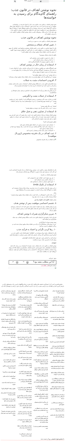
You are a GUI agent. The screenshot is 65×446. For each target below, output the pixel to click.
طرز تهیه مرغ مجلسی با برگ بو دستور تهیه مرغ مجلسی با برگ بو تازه (8, 292)
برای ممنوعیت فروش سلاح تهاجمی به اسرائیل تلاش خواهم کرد (57, 388)
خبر (48, 265)
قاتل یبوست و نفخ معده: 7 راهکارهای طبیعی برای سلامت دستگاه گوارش (25, 306)
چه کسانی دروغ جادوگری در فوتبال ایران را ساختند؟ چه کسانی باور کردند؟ (41, 388)
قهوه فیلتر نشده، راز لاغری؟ (9, 372)
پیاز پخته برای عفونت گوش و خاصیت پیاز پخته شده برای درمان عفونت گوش (25, 405)
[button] (40, 1)
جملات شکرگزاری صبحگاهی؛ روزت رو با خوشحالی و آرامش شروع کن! (25, 298)
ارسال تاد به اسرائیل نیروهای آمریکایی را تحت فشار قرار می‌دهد (57, 396)
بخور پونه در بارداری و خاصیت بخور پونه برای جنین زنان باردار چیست (25, 413)
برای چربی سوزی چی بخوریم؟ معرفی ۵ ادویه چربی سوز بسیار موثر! (8, 413)
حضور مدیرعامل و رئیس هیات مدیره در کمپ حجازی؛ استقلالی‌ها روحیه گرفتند (41, 353)
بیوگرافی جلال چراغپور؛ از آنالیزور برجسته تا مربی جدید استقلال (41, 296)
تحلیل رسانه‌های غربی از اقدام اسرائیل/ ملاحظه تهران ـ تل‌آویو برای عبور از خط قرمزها (57, 354)
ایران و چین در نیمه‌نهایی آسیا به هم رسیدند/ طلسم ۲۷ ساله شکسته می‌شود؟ (41, 361)
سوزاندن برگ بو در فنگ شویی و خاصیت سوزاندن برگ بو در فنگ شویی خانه (24, 397)
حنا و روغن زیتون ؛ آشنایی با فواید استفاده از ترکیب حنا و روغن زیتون (25, 373)
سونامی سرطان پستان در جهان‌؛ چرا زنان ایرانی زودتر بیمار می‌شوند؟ (24, 427)
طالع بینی (43, 265)
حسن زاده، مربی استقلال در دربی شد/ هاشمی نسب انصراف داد (40, 410)
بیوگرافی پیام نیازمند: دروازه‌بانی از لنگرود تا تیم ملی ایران (41, 339)
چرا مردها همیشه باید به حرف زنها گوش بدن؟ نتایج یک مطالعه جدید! (25, 322)
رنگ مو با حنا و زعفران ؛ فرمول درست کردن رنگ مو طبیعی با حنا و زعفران (24, 338)
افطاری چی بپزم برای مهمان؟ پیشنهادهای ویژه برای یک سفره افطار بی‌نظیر (8, 306)
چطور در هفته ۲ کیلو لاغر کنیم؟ (8, 388)
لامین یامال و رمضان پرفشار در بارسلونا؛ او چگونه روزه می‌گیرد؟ (41, 305)
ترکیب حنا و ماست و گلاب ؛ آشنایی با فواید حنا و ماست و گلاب (25, 365)
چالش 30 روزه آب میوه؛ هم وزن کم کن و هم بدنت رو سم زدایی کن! (8, 335)
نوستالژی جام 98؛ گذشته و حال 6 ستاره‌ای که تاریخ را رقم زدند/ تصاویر (41, 331)
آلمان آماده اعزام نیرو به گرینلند (57, 341)
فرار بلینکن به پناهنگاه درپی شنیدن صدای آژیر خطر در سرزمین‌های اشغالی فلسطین (57, 380)
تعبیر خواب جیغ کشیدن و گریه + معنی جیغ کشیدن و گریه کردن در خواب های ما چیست (24, 314)
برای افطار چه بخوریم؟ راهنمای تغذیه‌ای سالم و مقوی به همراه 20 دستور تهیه (8, 321)
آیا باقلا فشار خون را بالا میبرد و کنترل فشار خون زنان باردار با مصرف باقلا (25, 389)
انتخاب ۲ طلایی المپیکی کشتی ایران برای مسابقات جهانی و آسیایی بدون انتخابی (41, 396)
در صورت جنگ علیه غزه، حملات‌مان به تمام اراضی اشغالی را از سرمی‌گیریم (58, 298)
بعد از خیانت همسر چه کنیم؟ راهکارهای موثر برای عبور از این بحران (24, 330)
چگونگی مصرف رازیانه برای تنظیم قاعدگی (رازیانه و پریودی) (25, 381)
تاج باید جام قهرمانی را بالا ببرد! (41, 290)
